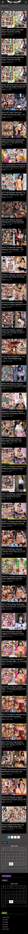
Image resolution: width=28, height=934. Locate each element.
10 (3, 858)
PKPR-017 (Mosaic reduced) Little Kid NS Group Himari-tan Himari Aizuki (14, 277)
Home (3, 6)
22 (21, 861)
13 (15, 858)
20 (15, 861)
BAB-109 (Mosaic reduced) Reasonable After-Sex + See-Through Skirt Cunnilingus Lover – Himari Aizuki (14, 442)
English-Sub (4, 27)
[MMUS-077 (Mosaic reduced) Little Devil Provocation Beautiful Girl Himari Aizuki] (14, 401)
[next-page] (18, 837)
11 (7, 858)
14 (18, 858)
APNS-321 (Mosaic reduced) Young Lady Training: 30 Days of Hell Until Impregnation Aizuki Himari (13, 333)
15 (21, 858)
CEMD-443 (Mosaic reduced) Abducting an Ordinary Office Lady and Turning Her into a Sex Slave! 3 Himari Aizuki (14, 800)
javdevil (3, 553)
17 (3, 861)
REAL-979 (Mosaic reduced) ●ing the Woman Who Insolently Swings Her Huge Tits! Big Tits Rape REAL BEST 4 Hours (14, 717)
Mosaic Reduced (5, 137)
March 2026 (5, 929)
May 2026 (5, 924)
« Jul (3, 869)
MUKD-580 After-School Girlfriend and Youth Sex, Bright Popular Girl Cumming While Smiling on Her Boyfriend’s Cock (14, 88)
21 (18, 861)
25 (7, 864)
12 (11, 858)
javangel (4, 34)
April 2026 (5, 926)
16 (24, 858)
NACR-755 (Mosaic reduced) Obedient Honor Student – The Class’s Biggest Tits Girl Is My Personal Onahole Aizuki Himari (13, 250)
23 (24, 861)
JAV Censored (4, 82)
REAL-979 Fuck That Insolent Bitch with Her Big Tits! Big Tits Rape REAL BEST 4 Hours (13, 744)
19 (11, 861)
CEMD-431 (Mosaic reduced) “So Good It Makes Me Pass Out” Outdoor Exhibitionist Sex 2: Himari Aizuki (13, 579)
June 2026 (5, 922)
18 (7, 861)
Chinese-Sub (4, 54)
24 (3, 864)
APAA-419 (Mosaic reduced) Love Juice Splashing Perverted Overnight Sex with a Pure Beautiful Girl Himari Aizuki (14, 497)
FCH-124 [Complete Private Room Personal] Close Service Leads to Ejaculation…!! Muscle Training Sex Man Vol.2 (14, 168)
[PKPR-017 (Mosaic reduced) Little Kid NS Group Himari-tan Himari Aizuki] (14, 264)
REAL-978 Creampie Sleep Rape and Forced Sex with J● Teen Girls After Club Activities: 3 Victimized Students (14, 607)
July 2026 (5, 919)
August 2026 (5, 917)
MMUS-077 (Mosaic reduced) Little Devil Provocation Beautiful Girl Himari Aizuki (14, 413)
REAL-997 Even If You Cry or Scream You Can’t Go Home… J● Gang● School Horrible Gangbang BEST (13, 115)
